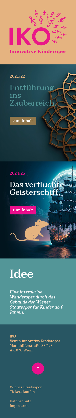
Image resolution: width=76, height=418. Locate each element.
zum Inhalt (23, 121)
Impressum (19, 406)
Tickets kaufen (22, 392)
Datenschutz (20, 401)
